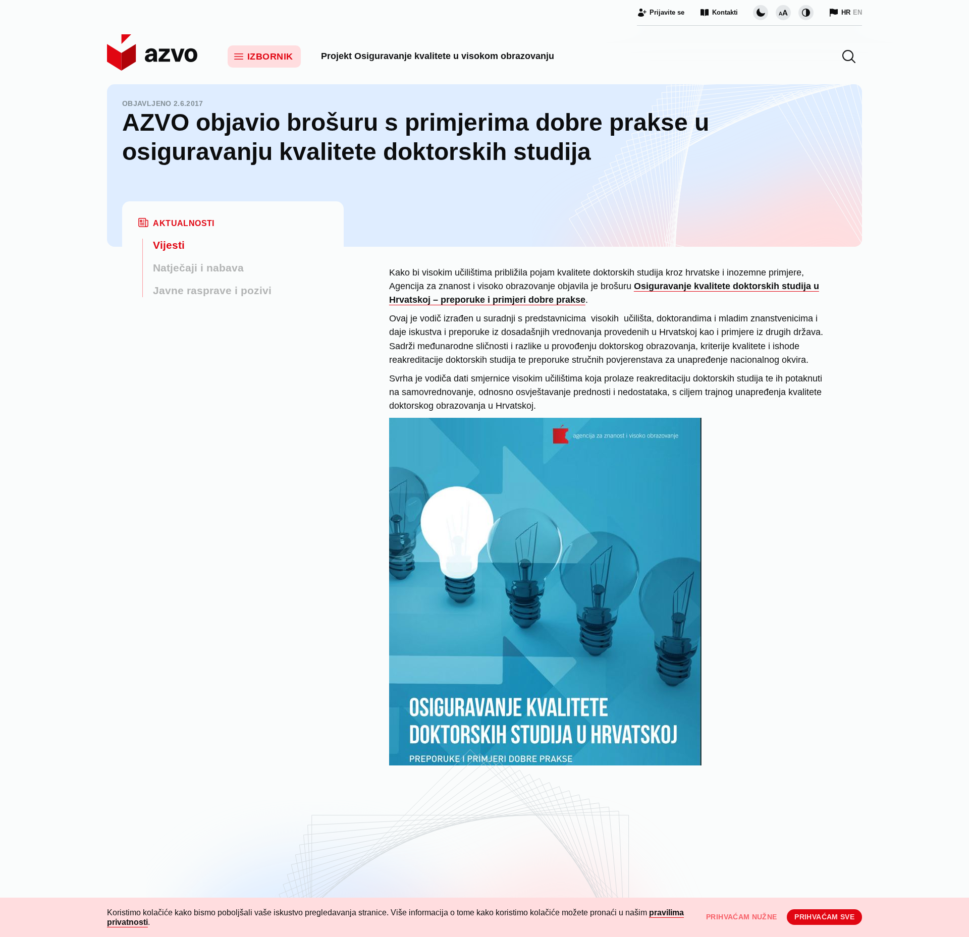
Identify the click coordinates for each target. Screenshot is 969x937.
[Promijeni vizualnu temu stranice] (760, 12)
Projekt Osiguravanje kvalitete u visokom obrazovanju (437, 56)
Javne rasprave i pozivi (212, 290)
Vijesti (169, 245)
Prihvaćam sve (824, 917)
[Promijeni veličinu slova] (783, 12)
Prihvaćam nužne (741, 917)
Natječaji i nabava (198, 267)
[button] (849, 56)
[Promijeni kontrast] (806, 12)
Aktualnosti (183, 223)
